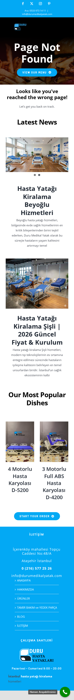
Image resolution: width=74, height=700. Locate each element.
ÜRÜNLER (23, 598)
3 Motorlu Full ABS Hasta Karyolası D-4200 (54, 482)
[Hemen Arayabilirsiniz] (65, 692)
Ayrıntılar (20, 442)
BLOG (21, 616)
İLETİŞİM (22, 625)
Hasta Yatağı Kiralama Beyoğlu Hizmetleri (37, 200)
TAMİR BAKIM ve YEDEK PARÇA (37, 607)
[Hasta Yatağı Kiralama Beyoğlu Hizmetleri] (37, 154)
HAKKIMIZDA (25, 589)
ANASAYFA (24, 580)
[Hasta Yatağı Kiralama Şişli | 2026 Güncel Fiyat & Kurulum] (37, 284)
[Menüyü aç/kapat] (65, 27)
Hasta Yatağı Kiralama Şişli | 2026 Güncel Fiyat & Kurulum (37, 330)
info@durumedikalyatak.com (37, 14)
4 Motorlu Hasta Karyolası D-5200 (20, 479)
